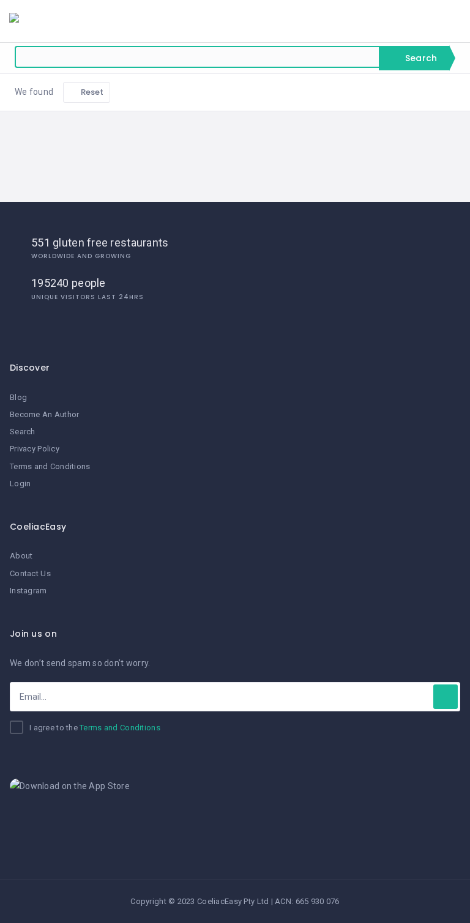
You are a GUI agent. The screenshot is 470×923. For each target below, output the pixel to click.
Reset (91, 92)
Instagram (28, 590)
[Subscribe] (445, 696)
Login (20, 483)
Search (420, 58)
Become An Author (44, 414)
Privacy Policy (34, 448)
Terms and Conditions (50, 466)
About (21, 555)
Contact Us (30, 573)
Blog (18, 397)
